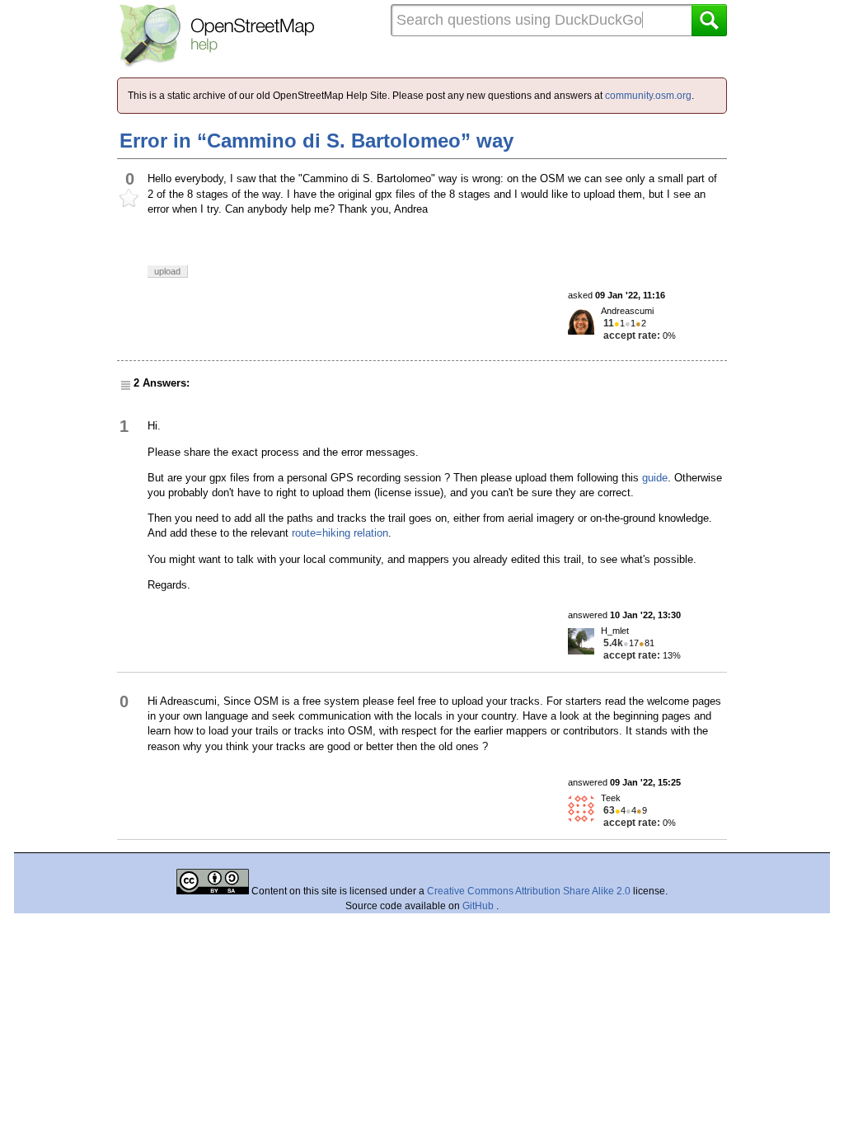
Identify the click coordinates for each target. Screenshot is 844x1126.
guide (655, 478)
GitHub (479, 906)
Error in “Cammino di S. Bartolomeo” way (316, 140)
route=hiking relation (340, 533)
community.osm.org (648, 95)
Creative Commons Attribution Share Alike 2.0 (529, 891)
